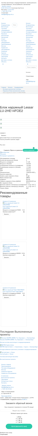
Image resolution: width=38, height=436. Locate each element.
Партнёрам (4, 379)
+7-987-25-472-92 (31, 74)
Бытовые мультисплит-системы (12, 89)
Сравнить (7, 150)
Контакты (4, 58)
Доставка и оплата (6, 60)
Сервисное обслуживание (5, 48)
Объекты (3, 62)
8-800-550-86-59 (31, 70)
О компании (4, 55)
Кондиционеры (5, 25)
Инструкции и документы (7, 156)
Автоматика (4, 37)
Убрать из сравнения (16, 150)
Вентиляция (4, 27)
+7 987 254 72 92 (6, 11)
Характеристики (4, 152)
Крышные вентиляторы (5, 34)
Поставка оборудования (5, 41)
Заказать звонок (6, 6)
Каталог (3, 23)
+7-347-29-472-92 (31, 78)
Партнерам (4, 56)
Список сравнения (29, 150)
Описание (3, 154)
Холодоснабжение (6, 32)
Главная (3, 87)
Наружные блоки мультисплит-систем (14, 91)
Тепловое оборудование (5, 29)
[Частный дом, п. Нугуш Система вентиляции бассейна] (9, 352)
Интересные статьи (7, 381)
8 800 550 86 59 (6, 8)
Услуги (3, 39)
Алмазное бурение (4, 52)
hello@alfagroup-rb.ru (7, 14)
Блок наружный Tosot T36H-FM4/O (13, 291)
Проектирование (6, 44)
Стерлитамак (10, 9)
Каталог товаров (6, 364)
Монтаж (3, 46)
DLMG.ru (24, 399)
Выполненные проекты (8, 377)
